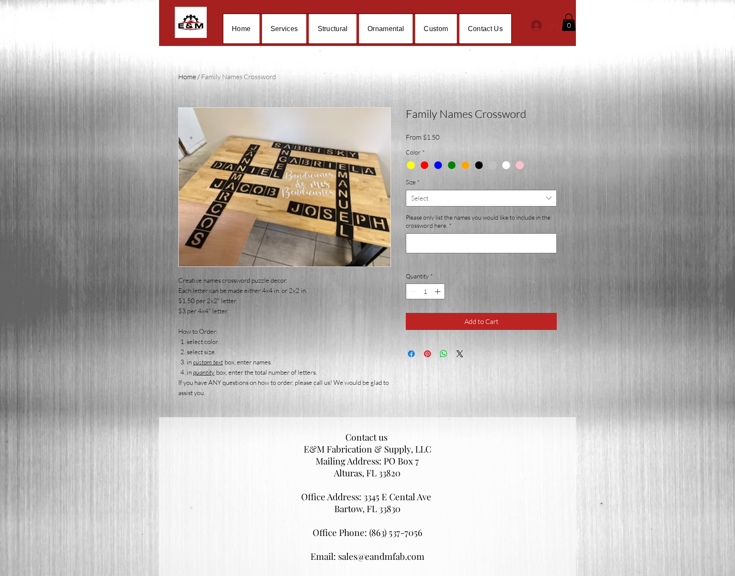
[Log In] (534, 25)
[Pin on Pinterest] (427, 354)
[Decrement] (412, 291)
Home (187, 76)
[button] (568, 22)
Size (413, 182)
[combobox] (481, 198)
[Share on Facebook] (411, 354)
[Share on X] (460, 354)
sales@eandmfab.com (381, 556)
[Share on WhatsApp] (444, 354)
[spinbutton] (425, 291)
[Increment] (438, 291)
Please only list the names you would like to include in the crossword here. (478, 221)
